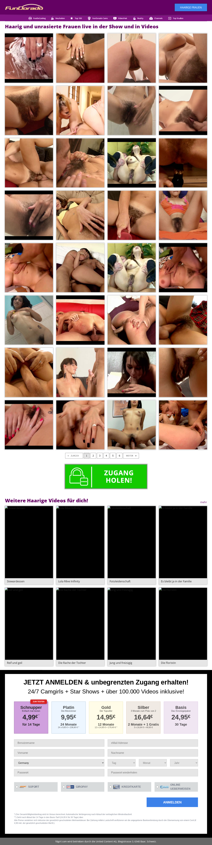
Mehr (203, 502)
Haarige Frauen (191, 7)
